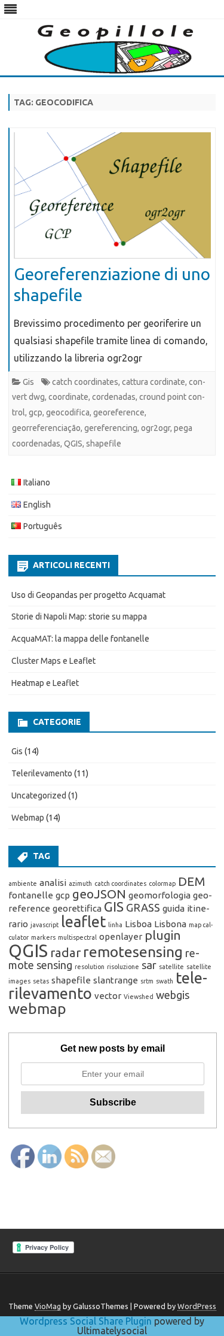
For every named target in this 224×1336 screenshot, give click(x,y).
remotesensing (133, 951)
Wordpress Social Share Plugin (87, 1321)
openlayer (120, 936)
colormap (162, 883)
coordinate (68, 397)
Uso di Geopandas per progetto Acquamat (88, 595)
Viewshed (139, 996)
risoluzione (123, 966)
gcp (35, 412)
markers (43, 937)
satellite (171, 966)
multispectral (77, 937)
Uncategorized (38, 795)
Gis (28, 382)
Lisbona (170, 924)
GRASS (143, 907)
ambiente (22, 883)
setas (41, 981)
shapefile (103, 443)
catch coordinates (85, 382)
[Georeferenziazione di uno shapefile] (112, 198)
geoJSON (99, 894)
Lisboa (138, 924)
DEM (191, 881)
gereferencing (110, 428)
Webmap (27, 817)
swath (164, 981)
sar (149, 965)
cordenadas (114, 397)
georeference (119, 412)
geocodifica (68, 412)
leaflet (83, 921)
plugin (163, 935)
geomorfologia (159, 895)
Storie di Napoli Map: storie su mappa (79, 616)
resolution (90, 966)
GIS (114, 906)
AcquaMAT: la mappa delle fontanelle (80, 638)
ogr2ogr (155, 428)
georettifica (77, 908)
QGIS (73, 443)
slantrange (115, 980)
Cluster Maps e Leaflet (53, 661)
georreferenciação (46, 428)
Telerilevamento (41, 773)
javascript (44, 924)
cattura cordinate (153, 382)
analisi (52, 882)
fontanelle (30, 895)
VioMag (48, 1306)
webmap (37, 1008)
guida (173, 908)
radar (65, 953)
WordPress (196, 1306)
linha (115, 924)
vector (107, 996)
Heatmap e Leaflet (45, 683)
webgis (172, 995)
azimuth (80, 883)
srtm (147, 981)
